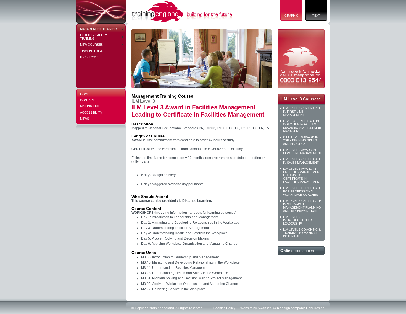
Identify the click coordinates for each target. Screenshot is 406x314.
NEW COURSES (91, 44)
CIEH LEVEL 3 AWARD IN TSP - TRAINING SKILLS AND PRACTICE (300, 140)
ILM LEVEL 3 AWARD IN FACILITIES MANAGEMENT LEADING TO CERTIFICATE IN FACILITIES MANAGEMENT (302, 175)
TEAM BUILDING (92, 50)
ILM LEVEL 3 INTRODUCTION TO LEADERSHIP (297, 220)
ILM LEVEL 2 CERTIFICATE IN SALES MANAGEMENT (302, 161)
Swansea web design (274, 308)
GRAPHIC (291, 15)
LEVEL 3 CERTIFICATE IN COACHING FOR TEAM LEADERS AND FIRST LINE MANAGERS (302, 126)
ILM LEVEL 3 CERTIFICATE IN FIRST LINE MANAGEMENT (302, 112)
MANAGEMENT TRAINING (98, 29)
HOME (84, 94)
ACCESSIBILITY (91, 112)
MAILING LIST (90, 106)
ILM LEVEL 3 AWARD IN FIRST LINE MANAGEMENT (302, 151)
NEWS (84, 118)
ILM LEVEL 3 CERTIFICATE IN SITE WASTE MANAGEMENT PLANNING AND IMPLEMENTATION (302, 205)
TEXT (316, 15)
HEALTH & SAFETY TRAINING (93, 37)
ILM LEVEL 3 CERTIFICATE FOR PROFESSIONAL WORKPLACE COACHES (302, 191)
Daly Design (315, 308)
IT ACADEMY (89, 56)
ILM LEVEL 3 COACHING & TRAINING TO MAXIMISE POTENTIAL (302, 233)
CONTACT (87, 100)
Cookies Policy (224, 308)
